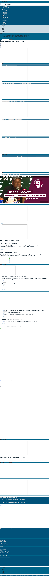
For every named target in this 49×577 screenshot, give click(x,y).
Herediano (3, 568)
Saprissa (3, 26)
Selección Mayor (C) (5, 15)
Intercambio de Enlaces (3, 543)
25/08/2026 (3, 289)
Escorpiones (3, 31)
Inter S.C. (3, 32)
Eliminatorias (5, 19)
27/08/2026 (1, 223)
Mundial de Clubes (5, 22)
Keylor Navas (5, 12)
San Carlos (3, 29)
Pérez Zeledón (4, 571)
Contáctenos (1, 550)
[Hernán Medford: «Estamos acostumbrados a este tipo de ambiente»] (14, 135)
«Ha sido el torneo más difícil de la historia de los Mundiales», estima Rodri (12, 319)
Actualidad (3, 24)
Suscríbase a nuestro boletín (4, 542)
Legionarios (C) (5, 10)
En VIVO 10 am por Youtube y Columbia (5, 551)
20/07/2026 (3, 316)
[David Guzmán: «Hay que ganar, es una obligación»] (14, 117)
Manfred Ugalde (5, 13)
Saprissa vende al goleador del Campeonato (9, 500)
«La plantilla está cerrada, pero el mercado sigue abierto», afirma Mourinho (11, 288)
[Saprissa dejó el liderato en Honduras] (14, 62)
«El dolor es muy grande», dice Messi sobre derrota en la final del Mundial (11, 322)
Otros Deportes (4, 23)
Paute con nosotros (2, 540)
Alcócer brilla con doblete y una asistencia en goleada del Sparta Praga (13, 502)
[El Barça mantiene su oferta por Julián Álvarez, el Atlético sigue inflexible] (4, 282)
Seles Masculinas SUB (6, 16)
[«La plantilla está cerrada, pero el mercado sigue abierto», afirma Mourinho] (4, 287)
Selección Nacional (4, 14)
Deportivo (6, 552)
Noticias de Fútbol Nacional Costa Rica (5, 204)
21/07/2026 (3, 313)
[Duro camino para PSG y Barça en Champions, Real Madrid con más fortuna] (14, 80)
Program (1, 552)
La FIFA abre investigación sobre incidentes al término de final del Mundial (11, 312)
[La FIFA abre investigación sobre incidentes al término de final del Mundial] (25, 311)
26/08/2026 (3, 284)
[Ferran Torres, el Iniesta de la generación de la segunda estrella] (18, 314)
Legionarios (3, 9)
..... (34, 246)
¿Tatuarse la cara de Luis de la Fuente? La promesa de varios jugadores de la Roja (12, 326)
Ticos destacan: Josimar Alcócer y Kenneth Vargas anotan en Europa (13, 499)
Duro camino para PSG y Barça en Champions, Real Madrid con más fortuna (17, 83)
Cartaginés (3, 27)
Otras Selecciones (5, 17)
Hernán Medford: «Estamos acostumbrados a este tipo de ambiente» (16, 137)
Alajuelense (3, 25)
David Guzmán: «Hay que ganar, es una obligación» (12, 119)
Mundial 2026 (3, 18)
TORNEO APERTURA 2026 (5, 1)
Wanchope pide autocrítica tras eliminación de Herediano (13, 101)
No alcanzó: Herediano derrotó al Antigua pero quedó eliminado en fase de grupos (19, 156)
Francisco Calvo (5, 11)
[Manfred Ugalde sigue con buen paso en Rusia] (14, 494)
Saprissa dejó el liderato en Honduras (9, 65)
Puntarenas (3, 28)
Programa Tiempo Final (3, 553)
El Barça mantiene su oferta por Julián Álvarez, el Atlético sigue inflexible (11, 283)
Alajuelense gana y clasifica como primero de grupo (12, 174)
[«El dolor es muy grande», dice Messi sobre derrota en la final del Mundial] (20, 321)
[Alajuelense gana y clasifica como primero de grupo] (14, 171)
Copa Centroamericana (6, 7)
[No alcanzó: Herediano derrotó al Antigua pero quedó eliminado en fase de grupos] (14, 153)
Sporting (3, 30)
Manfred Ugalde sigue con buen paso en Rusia (9, 497)
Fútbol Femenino (5, 8)
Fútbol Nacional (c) (5, 6)
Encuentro (4, 552)
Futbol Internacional (4, 20)
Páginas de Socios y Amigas (4, 544)
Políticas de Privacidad (3, 541)
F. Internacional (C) (5, 21)
